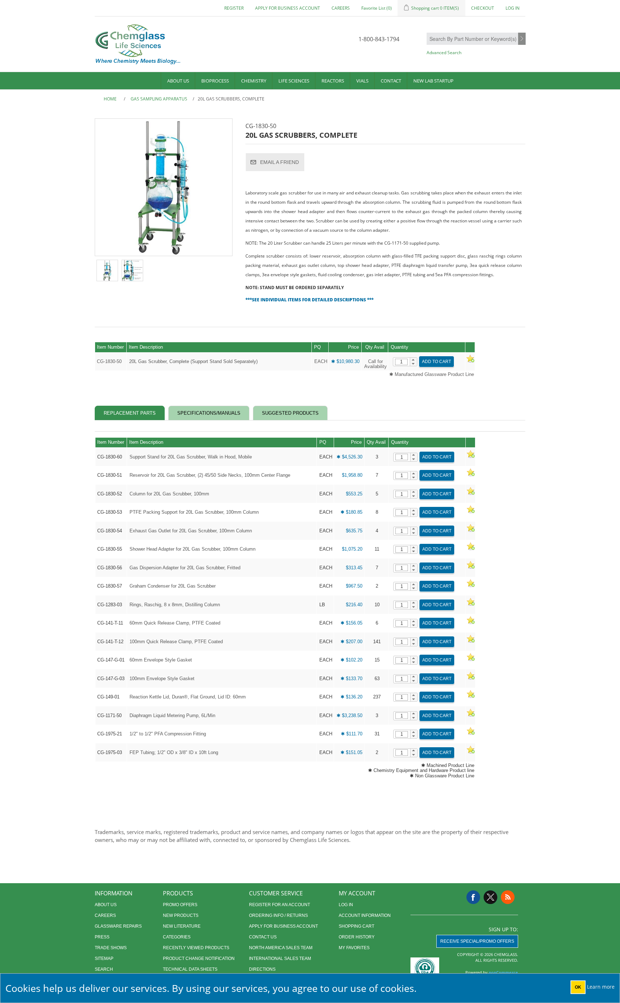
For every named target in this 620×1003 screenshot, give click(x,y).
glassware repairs (118, 926)
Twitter (490, 897)
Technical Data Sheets (190, 969)
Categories (177, 937)
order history (357, 937)
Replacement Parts (130, 413)
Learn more (601, 986)
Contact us (263, 937)
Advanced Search (444, 53)
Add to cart (436, 361)
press (102, 937)
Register (234, 8)
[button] (413, 360)
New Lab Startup (433, 80)
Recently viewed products (196, 947)
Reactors (332, 80)
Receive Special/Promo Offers (477, 941)
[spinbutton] (401, 362)
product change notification (199, 958)
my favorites (354, 947)
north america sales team (281, 947)
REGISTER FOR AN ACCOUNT (279, 904)
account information (365, 915)
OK (578, 987)
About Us (178, 80)
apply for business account (287, 8)
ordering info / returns (278, 915)
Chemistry (253, 80)
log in (346, 904)
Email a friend (279, 162)
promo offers (180, 904)
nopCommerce (503, 972)
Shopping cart (356, 926)
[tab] (130, 413)
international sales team (280, 958)
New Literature (182, 926)
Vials (362, 80)
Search (522, 39)
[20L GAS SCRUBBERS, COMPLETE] (107, 270)
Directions (262, 969)
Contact (391, 80)
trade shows (111, 947)
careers (341, 8)
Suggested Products (290, 413)
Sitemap (104, 958)
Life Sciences (293, 80)
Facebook (473, 897)
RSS (508, 897)
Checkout (482, 8)
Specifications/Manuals (208, 413)
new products (180, 915)
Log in (513, 8)
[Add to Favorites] (470, 361)
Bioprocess (215, 80)
